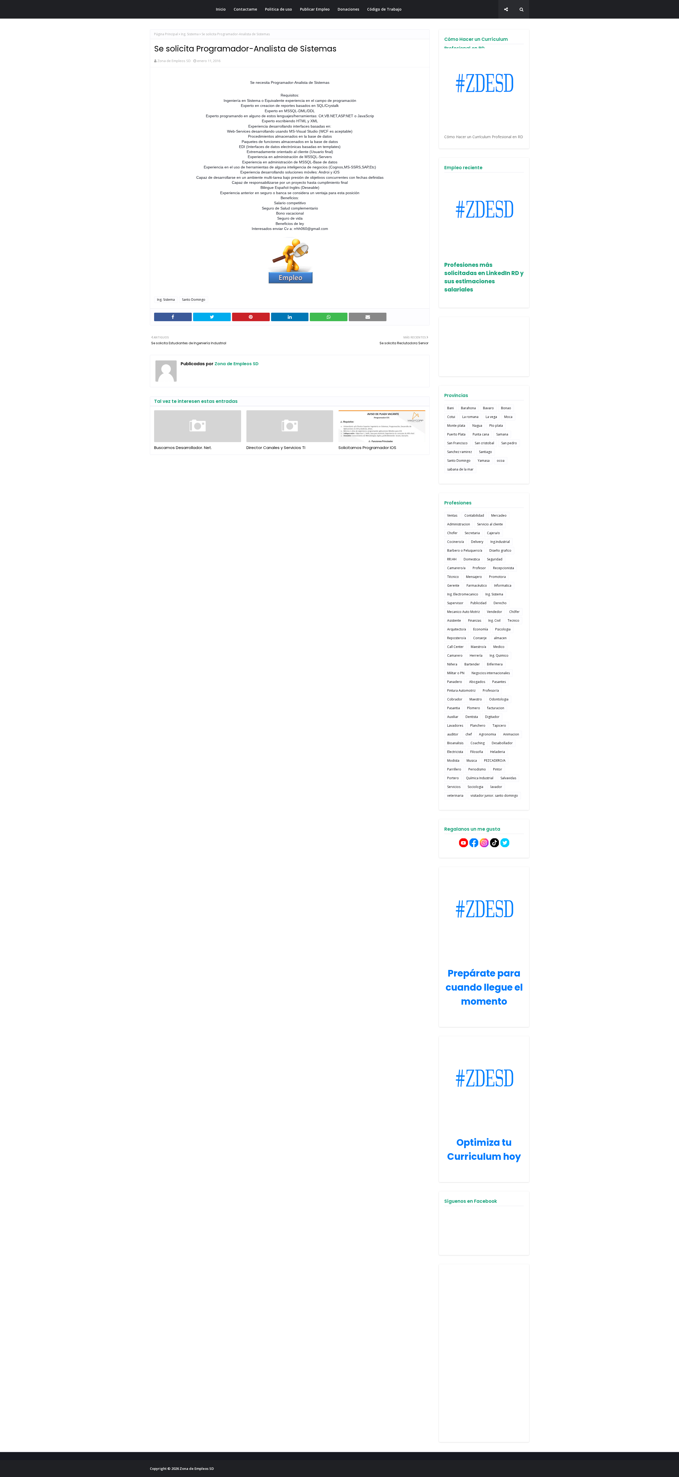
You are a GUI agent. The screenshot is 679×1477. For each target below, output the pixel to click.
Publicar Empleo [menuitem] (315, 9)
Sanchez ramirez (459, 452)
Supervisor (455, 603)
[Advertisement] (484, 1353)
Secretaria (472, 533)
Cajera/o (493, 533)
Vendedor (494, 611)
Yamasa (484, 460)
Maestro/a (478, 646)
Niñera (452, 664)
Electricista (455, 752)
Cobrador (454, 699)
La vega (491, 417)
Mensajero (474, 576)
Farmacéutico (477, 585)
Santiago (485, 452)
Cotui (451, 417)
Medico (498, 646)
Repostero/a (456, 638)
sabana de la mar (460, 469)
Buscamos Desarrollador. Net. (183, 447)
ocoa (500, 460)
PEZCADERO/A (495, 760)
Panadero (454, 681)
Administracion (458, 524)
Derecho (500, 603)
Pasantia (453, 708)
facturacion (495, 708)
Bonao (506, 408)
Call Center (455, 646)
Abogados (477, 681)
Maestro (475, 699)
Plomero (473, 708)
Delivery (477, 541)
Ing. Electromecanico (462, 594)
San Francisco (457, 443)
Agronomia (487, 734)
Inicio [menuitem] (221, 9)
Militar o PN (455, 673)
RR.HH (451, 559)
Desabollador (502, 743)
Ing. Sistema (190, 34)
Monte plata (456, 425)
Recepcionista (503, 568)
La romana (470, 417)
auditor (452, 734)
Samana (502, 434)
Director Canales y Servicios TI (275, 447)
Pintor (497, 769)
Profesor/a (491, 690)
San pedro (509, 443)
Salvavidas (508, 778)
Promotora (497, 576)
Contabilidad (474, 515)
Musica (472, 760)
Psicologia (503, 629)
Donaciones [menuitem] (348, 9)
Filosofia (476, 752)
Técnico (453, 576)
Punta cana (481, 434)
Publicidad (478, 603)
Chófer (514, 611)
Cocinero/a (455, 541)
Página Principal (166, 34)
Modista (453, 760)
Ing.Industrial (500, 541)
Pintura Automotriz (461, 690)
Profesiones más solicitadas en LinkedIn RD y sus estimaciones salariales (484, 277)
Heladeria (497, 752)
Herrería (476, 655)
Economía (480, 629)
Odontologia (498, 699)
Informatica (502, 585)
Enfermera (495, 664)
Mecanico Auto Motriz (463, 611)
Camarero (455, 655)
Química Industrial (479, 778)
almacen (500, 638)
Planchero (477, 725)
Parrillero (454, 769)
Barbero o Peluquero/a (464, 550)
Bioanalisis (455, 743)
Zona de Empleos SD (178, 9)
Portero (453, 778)
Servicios (453, 787)
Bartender (472, 664)
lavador (496, 787)
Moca (508, 417)
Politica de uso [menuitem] (278, 9)
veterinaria (455, 795)
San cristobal (484, 443)
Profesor (479, 568)
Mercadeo (499, 515)
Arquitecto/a (456, 629)
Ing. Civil (494, 620)
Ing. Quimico (499, 655)
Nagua (477, 425)
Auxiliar (452, 716)
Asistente (454, 620)
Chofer (452, 533)
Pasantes (499, 681)
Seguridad (494, 559)
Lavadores (455, 725)
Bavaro (488, 408)
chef (468, 734)
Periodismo (477, 769)
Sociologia (475, 787)
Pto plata (496, 425)
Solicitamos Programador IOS (367, 447)
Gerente (453, 585)
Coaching (478, 743)
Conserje (480, 638)
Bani (450, 408)
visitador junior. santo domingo (494, 795)
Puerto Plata (456, 434)
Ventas (452, 515)
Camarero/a (456, 568)
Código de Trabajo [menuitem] (384, 9)
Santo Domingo (193, 299)
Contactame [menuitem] (245, 9)
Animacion (511, 734)
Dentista (471, 716)
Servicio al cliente (490, 524)
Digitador (492, 716)
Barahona (468, 408)
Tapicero (499, 725)
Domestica (472, 559)
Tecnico (513, 620)
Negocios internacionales (491, 673)
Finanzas (474, 620)
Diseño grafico (500, 550)
